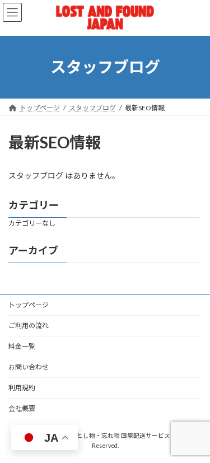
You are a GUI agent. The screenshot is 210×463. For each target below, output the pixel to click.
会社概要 (21, 408)
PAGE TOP (194, 437)
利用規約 (21, 388)
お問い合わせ (28, 367)
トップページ (28, 305)
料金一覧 (21, 346)
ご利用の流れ (28, 325)
